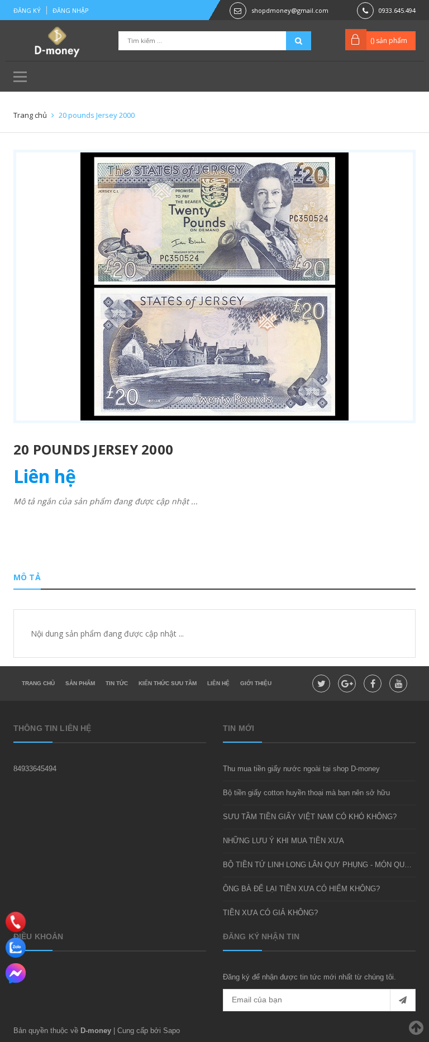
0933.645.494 (397, 10)
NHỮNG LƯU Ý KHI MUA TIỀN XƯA (283, 841)
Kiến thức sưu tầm (168, 683)
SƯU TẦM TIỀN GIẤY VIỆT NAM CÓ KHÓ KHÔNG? (310, 816)
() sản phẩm (388, 40)
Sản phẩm (80, 683)
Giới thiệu (255, 683)
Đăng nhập (71, 10)
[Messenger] (16, 973)
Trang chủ (38, 683)
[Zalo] (16, 948)
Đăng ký (27, 10)
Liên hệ (218, 683)
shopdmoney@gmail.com (289, 10)
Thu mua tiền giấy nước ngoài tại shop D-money (301, 768)
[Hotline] (16, 922)
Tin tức (117, 683)
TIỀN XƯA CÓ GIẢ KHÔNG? (270, 913)
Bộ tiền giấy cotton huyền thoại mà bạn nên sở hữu (306, 792)
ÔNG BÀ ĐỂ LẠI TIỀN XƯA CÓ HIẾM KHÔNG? (301, 889)
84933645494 (34, 768)
